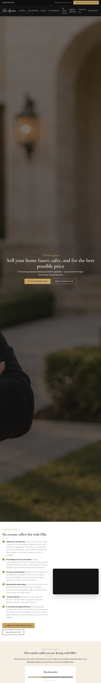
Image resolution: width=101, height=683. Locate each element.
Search (22, 10)
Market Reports (73, 11)
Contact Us (82, 11)
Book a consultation (64, 281)
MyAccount (93, 10)
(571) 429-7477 (8, 2)
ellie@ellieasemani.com (63, 2)
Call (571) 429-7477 (13, 632)
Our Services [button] (33, 10)
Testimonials (54, 10)
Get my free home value (37, 281)
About (43, 10)
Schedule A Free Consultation (86, 2)
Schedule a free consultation (18, 625)
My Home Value (64, 11)
